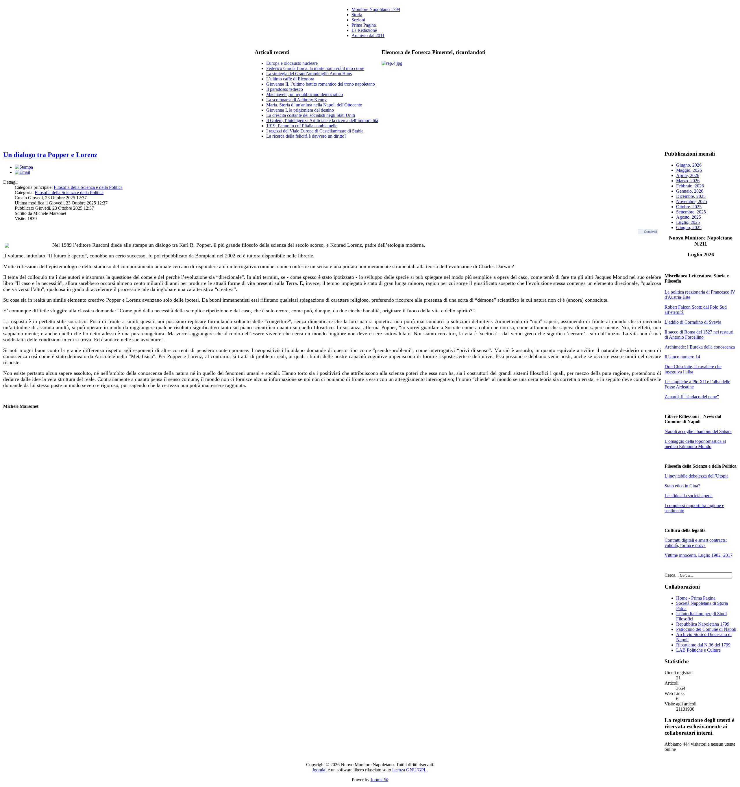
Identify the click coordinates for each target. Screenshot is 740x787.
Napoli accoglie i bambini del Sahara (698, 431)
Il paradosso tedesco (284, 89)
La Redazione (364, 30)
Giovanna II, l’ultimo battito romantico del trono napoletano (320, 84)
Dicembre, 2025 (691, 196)
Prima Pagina (364, 25)
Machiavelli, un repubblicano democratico (304, 94)
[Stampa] (24, 167)
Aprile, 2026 (687, 175)
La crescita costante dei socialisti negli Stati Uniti (310, 115)
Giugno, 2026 (689, 165)
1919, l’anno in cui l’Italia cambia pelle (301, 125)
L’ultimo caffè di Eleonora (290, 78)
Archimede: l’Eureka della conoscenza (700, 346)
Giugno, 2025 (689, 227)
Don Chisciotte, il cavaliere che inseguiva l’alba (693, 369)
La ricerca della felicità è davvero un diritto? (306, 136)
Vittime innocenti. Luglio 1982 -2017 (698, 555)
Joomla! (319, 769)
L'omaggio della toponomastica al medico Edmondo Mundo (695, 444)
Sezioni (358, 19)
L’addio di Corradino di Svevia (693, 322)
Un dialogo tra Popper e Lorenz (50, 154)
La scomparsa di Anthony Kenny (296, 99)
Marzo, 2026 (688, 180)
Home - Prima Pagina (695, 598)
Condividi (650, 231)
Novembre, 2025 (691, 201)
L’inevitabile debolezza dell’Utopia (696, 475)
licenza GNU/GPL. (410, 769)
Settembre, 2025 (691, 211)
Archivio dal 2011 (368, 35)
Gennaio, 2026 (689, 191)
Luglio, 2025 (688, 222)
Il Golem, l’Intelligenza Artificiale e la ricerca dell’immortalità (322, 120)
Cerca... (672, 575)
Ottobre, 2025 (689, 206)
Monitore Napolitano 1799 (376, 9)
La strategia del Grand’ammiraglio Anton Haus (309, 73)
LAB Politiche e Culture (698, 650)
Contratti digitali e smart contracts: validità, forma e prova (696, 543)
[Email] (22, 172)
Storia (357, 14)
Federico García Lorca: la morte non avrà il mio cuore (315, 68)
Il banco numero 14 (682, 356)
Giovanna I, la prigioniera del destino (300, 110)
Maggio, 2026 (689, 170)
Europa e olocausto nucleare (292, 63)
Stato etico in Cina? (682, 485)
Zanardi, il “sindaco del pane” (692, 396)
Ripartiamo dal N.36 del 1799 (703, 644)
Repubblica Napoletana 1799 (702, 624)
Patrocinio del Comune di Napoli (706, 629)
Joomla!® (379, 779)
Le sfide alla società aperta (689, 495)
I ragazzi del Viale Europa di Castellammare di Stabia (314, 130)
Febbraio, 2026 (690, 185)
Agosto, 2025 (688, 217)
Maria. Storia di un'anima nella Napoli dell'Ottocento (314, 104)
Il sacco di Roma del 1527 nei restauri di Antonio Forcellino (699, 334)
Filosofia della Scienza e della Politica (88, 187)
